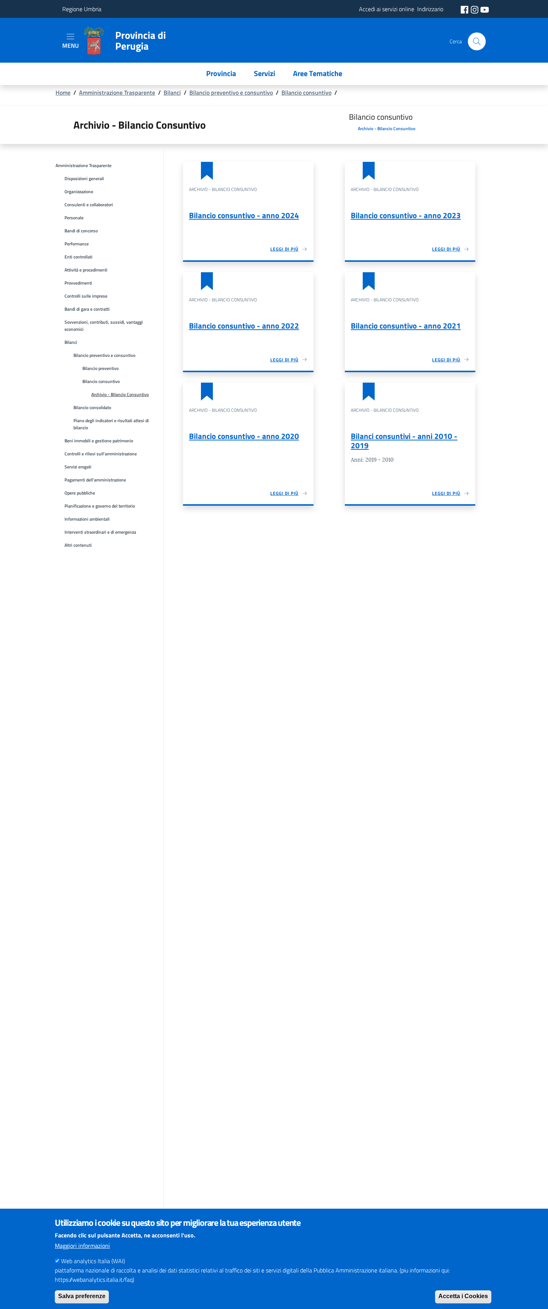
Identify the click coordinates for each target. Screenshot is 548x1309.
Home (63, 92)
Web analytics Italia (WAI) (93, 1260)
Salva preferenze (81, 1296)
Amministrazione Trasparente (117, 92)
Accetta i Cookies (463, 1296)
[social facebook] (465, 8)
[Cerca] (477, 41)
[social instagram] (475, 8)
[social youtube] (484, 8)
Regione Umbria (81, 8)
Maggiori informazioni (82, 1245)
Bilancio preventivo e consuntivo (231, 92)
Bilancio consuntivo (306, 92)
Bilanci (172, 92)
